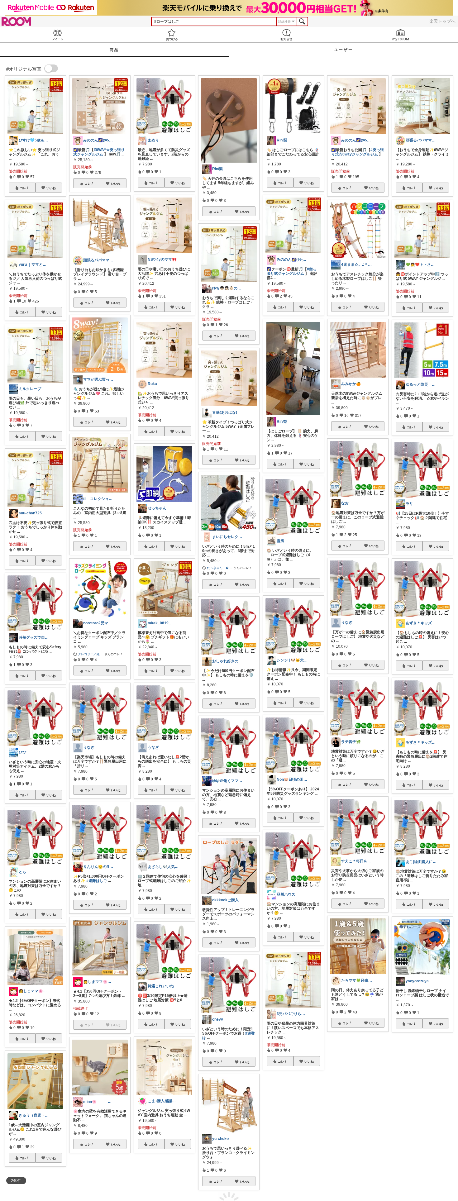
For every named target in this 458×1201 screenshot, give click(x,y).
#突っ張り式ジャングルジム (292, 271)
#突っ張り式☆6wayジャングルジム (357, 152)
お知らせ (286, 34)
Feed (57, 34)
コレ (23, 187)
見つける (172, 34)
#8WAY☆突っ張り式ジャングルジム (99, 152)
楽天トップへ (442, 21)
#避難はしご (96, 881)
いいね (51, 187)
